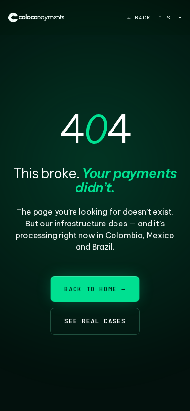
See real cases (95, 321)
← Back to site (154, 17)
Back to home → (95, 289)
